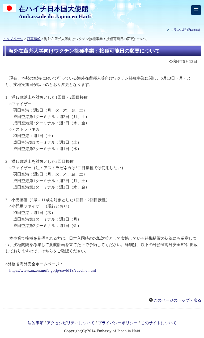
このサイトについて (159, 323)
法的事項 (36, 323)
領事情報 (34, 39)
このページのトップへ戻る (177, 300)
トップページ (13, 39)
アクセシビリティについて (71, 323)
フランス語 (185, 30)
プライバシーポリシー (118, 323)
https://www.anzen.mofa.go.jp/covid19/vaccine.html (52, 270)
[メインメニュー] (196, 10)
